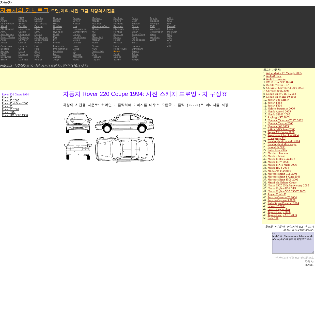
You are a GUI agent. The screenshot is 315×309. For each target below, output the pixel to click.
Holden (38, 59)
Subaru (136, 46)
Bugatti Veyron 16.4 (277, 84)
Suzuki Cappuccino (279, 209)
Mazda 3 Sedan (276, 155)
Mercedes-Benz (101, 26)
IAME (56, 34)
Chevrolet (23, 37)
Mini (94, 34)
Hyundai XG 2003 (278, 126)
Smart (135, 31)
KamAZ (171, 26)
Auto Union (6, 46)
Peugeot (118, 26)
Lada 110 (273, 218)
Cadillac (22, 26)
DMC (37, 31)
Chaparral (24, 34)
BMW (3, 54)
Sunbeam (137, 48)
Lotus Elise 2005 (277, 149)
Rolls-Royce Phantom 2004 (283, 203)
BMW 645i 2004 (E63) (279, 81)
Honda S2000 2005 (279, 114)
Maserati (77, 56)
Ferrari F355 (275, 102)
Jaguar (57, 56)
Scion (135, 18)
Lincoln (77, 42)
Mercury (96, 29)
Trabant (154, 20)
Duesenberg (41, 39)
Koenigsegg (80, 29)
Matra (76, 59)
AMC (3, 31)
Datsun (38, 20)
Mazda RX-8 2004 (278, 167)
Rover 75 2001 (10, 109)
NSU (94, 48)
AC (2, 18)
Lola (75, 46)
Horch (56, 20)
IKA (55, 39)
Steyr (135, 37)
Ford (37, 48)
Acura (3, 20)
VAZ (169, 37)
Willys (153, 39)
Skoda (135, 29)
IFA (55, 37)
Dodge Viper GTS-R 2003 (281, 93)
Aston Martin (7, 37)
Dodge (38, 34)
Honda (57, 18)
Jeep (56, 59)
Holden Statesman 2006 (281, 108)
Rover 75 (7, 106)
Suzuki (135, 51)
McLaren (97, 23)
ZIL (169, 42)
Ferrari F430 (275, 105)
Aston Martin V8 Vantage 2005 (284, 73)
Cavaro (22, 31)
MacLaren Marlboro (279, 170)
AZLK (170, 18)
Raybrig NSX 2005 (279, 117)
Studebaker (138, 39)
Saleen (117, 56)
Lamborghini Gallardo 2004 (284, 141)
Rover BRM (9, 112)
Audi (3, 39)
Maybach (97, 18)
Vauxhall (154, 29)
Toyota (154, 18)
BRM (21, 18)
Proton (117, 37)
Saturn (117, 59)
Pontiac (117, 31)
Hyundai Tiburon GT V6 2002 (285, 120)
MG (94, 31)
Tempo (135, 59)
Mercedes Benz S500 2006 (283, 179)
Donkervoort (41, 37)
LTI (74, 51)
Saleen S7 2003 (276, 206)
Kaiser (76, 23)
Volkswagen (156, 31)
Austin (4, 42)
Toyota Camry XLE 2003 (282, 215)
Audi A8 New (274, 75)
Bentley (4, 51)
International (60, 48)
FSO (37, 51)
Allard (3, 26)
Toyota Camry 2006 (279, 212)
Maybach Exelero (278, 152)
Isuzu (56, 54)
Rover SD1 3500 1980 (15, 115)
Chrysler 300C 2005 (277, 90)
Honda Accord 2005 (279, 111)
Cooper (22, 46)
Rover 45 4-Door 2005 (15, 103)
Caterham (24, 29)
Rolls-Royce (120, 48)
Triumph (154, 23)
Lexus (76, 39)
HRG (56, 23)
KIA (75, 26)
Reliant (117, 39)
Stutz (135, 42)
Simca (135, 26)
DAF (20, 56)
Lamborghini (80, 31)
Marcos (77, 54)
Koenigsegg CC (276, 138)
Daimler (38, 18)
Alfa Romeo (7, 23)
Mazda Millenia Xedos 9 (282, 158)
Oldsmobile (98, 51)
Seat (134, 20)
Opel (94, 54)
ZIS (169, 46)
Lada (170, 29)
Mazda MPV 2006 (278, 161)
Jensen (77, 18)
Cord (21, 48)
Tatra (134, 56)
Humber (57, 26)
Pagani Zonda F (277, 194)
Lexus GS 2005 (276, 146)
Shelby (136, 23)
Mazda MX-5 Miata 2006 (282, 164)
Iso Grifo (58, 51)
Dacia (21, 51)
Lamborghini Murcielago (282, 144)
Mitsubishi (97, 37)
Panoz (117, 20)
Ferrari (38, 42)
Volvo (153, 34)
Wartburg (155, 37)
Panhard (118, 18)
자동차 (308, 261)
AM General (7, 29)
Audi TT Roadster (276, 78)
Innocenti (58, 46)
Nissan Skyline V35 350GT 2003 (287, 191)
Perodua (118, 23)
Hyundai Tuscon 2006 (280, 123)
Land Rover (79, 37)
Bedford (5, 48)
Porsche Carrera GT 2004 (282, 197)
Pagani (96, 59)
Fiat (36, 46)
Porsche (118, 34)
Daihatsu (23, 59)
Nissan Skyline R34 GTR (282, 188)
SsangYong (138, 34)
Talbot (135, 54)
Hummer (58, 29)
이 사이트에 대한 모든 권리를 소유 (294, 257)
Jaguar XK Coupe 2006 (281, 132)
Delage (38, 26)
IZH (169, 23)
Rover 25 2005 (10, 100)
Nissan (95, 46)
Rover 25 (7, 97)
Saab (116, 54)
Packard (96, 56)
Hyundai (58, 31)
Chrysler (23, 39)
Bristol (3, 59)
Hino (37, 56)
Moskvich (172, 31)
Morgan (96, 39)
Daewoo (23, 54)
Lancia (76, 34)
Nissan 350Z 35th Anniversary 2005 (288, 185)
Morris (95, 42)
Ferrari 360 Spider (278, 99)
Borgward (5, 56)
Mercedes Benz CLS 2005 (282, 173)
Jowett (76, 20)
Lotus (76, 48)
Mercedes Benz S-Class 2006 (284, 176)
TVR (152, 26)
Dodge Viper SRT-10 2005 (281, 96)
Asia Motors (7, 34)
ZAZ (169, 39)
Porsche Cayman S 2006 (282, 200)
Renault (117, 42)
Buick (21, 23)
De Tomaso (40, 23)
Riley (116, 46)
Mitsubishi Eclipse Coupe (282, 182)
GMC (37, 54)
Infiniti (56, 42)
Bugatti (22, 20)
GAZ (169, 20)
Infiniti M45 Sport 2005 (281, 129)
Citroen (22, 42)
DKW (37, 29)
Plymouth (118, 29)
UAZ (169, 34)
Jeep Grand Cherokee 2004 (283, 135)
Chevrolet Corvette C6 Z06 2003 (285, 87)
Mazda (95, 20)
